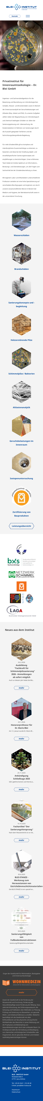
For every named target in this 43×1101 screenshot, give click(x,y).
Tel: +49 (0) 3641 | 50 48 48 (21, 1083)
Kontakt (15, 16)
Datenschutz (16, 1092)
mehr (21, 687)
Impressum (16, 1090)
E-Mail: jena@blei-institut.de (21, 1085)
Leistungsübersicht (21, 526)
